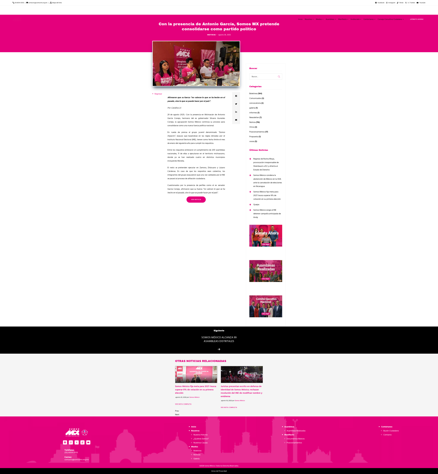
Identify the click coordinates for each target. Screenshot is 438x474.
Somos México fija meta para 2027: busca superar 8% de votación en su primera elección (267, 195)
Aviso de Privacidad (219, 471)
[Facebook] (236, 96)
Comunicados (256, 98)
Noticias (196, 454)
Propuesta (255, 136)
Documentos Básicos (296, 438)
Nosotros (195, 430)
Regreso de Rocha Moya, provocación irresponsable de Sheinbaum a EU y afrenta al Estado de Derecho (266, 164)
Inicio (193, 426)
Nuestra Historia (200, 434)
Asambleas (289, 426)
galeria (253, 108)
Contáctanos (386, 426)
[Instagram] (71, 442)
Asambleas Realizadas (296, 430)
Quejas (256, 204)
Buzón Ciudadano (391, 430)
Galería (196, 458)
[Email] (236, 120)
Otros (253, 127)
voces (253, 141)
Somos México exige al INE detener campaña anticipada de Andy (267, 213)
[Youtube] (88, 442)
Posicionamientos (258, 131)
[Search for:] (265, 76)
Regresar (158, 94)
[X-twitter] (77, 442)
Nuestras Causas (200, 442)
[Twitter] (236, 104)
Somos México (194, 397)
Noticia (211, 35)
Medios (194, 446)
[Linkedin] (236, 112)
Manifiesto (289, 434)
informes (254, 112)
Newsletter (255, 117)
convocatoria (256, 103)
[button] (219, 411)
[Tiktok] (82, 442)
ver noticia (196, 199)
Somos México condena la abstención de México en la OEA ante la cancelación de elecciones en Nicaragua (267, 181)
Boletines (255, 93)
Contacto (387, 434)
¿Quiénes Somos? (201, 438)
